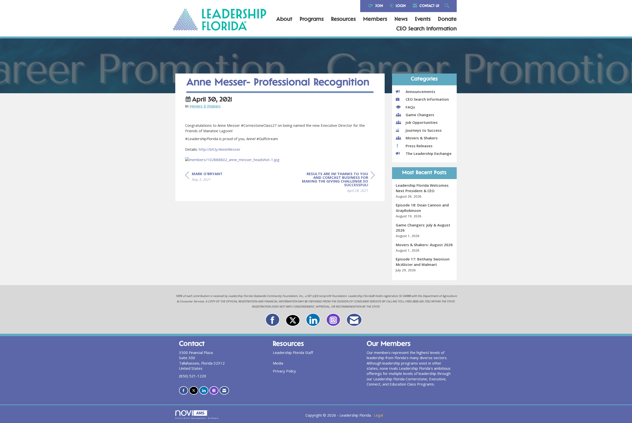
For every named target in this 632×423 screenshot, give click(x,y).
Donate (447, 19)
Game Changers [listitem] (420, 114)
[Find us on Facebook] (272, 319)
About (284, 19)
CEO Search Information (426, 29)
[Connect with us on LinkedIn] (313, 319)
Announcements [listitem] (420, 91)
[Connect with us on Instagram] (333, 319)
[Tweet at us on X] (293, 320)
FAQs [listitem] (410, 107)
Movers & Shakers (205, 107)
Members (375, 19)
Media (278, 363)
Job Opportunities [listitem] (422, 122)
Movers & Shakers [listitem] (422, 137)
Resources (343, 19)
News (401, 19)
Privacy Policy (284, 370)
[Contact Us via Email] (354, 319)
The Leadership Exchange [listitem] (429, 153)
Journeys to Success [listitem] (424, 130)
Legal (378, 415)
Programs (312, 19)
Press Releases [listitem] (419, 145)
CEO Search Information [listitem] (427, 99)
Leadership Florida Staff (293, 352)
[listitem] (424, 191)
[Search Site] (448, 6)
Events (423, 19)
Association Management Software (197, 418)
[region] (338, 183)
